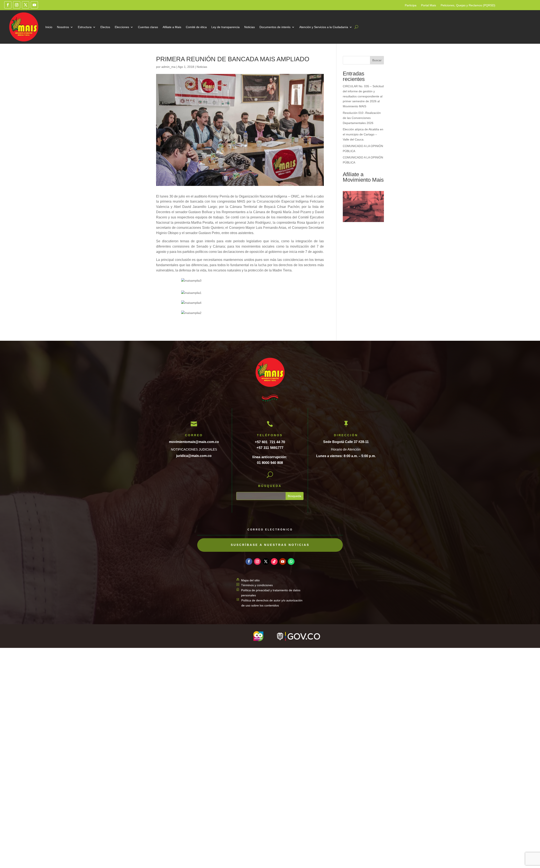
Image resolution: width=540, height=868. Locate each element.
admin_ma (168, 66)
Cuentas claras (148, 27)
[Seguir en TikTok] (274, 561)
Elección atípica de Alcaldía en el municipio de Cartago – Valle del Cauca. (363, 134)
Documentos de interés (274, 27)
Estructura (85, 27)
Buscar (377, 60)
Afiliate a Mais (172, 27)
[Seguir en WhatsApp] (291, 561)
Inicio (48, 27)
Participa (410, 5)
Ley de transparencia (225, 27)
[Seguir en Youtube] (34, 4)
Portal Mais (428, 5)
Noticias (249, 27)
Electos (105, 27)
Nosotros (63, 27)
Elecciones (122, 27)
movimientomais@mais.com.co (194, 442)
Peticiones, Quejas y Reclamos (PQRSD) (468, 5)
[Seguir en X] (25, 4)
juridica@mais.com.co (194, 456)
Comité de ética (196, 27)
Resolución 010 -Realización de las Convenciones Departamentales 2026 (362, 118)
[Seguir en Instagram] (16, 4)
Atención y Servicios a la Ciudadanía (323, 27)
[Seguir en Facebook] (7, 4)
